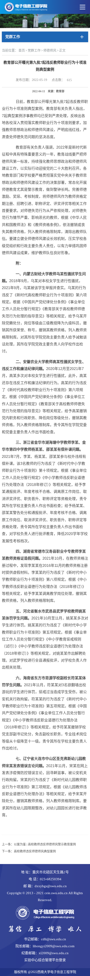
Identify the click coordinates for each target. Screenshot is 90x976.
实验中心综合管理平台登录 (45, 960)
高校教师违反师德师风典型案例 (35, 851)
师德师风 (49, 50)
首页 (21, 50)
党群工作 (34, 50)
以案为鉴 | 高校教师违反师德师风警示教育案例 (45, 844)
